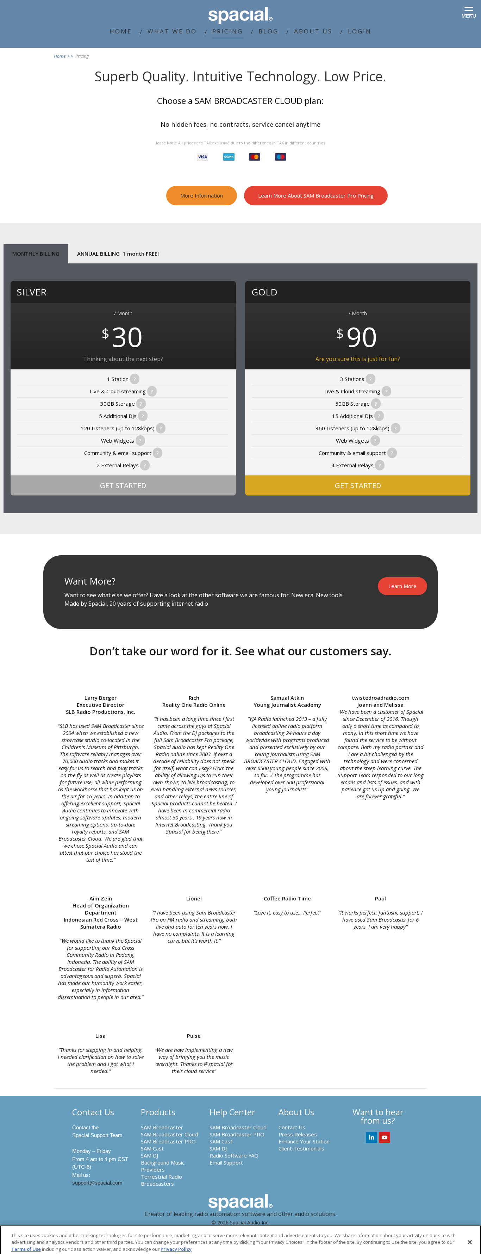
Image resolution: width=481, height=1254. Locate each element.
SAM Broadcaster (162, 1127)
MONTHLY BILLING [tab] (36, 253)
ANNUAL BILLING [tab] (118, 253)
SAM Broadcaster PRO (168, 1141)
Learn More (402, 585)
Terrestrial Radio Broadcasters (161, 1180)
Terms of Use (26, 1249)
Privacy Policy (176, 1249)
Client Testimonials (301, 1148)
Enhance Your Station (304, 1141)
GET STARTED (123, 485)
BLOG (268, 31)
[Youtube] (384, 1137)
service (262, 124)
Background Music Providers (163, 1166)
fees (200, 124)
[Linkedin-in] (371, 1137)
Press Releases (298, 1134)
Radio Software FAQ (234, 1155)
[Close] (469, 1242)
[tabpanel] (240, 388)
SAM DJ (149, 1155)
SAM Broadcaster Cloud (169, 1134)
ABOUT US (313, 31)
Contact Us (292, 1127)
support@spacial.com (97, 1183)
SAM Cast (152, 1148)
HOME (121, 31)
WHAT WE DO (172, 31)
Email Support (226, 1162)
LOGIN (359, 31)
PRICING (227, 31)
